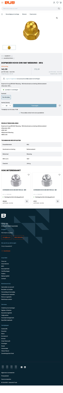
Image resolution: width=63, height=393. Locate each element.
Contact (3, 278)
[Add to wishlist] (60, 105)
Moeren (24, 14)
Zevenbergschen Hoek (7, 353)
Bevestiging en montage (12, 14)
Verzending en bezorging (8, 292)
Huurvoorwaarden (6, 379)
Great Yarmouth (5, 341)
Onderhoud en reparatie (8, 294)
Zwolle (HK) (4, 328)
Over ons (3, 261)
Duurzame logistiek (6, 313)
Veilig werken (4, 315)
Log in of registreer (11, 78)
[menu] (2, 3)
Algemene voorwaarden (7, 372)
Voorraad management (7, 317)
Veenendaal (4, 348)
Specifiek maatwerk (6, 320)
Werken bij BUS (5, 276)
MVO (2, 266)
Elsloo (3, 333)
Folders (3, 273)
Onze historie (5, 263)
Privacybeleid (5, 376)
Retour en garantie (6, 297)
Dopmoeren (33, 14)
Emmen (3, 338)
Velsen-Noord (5, 351)
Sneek (3, 346)
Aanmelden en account (7, 287)
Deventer (3, 331)
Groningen (4, 343)
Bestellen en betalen (7, 289)
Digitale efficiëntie (6, 310)
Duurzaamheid (5, 268)
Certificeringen (5, 271)
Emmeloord (4, 336)
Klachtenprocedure (6, 299)
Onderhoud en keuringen (8, 308)
